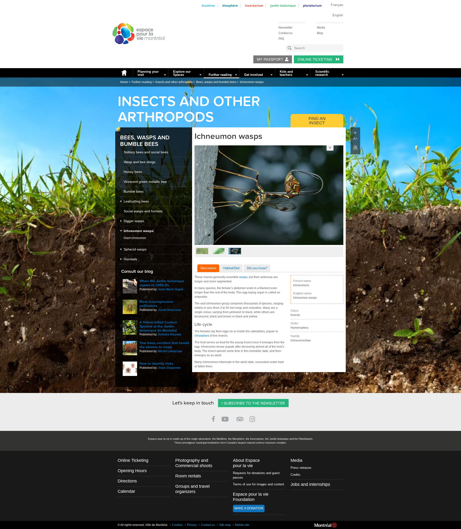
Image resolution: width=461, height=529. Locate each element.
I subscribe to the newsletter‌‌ (253, 403)
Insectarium (254, 6)
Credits (295, 474)
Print (355, 147)
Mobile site (242, 525)
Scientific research (322, 73)
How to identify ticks (156, 363)
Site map (225, 525)
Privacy (192, 525)
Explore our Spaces (182, 73)
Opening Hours (132, 470)
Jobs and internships (310, 484)
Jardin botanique (283, 6)
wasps (243, 277)
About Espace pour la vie (246, 463)
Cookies (177, 525)
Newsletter (285, 27)
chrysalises (201, 335)
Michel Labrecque (170, 351)
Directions (127, 481)
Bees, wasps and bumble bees (216, 82)
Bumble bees (134, 191)
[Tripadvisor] (240, 417)
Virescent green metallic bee (145, 182)
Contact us (285, 33)
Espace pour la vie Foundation (250, 497)
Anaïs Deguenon (169, 367)
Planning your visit (148, 73)
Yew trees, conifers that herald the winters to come (164, 345)
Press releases (301, 468)
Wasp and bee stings (139, 162)
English (338, 15)
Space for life (137, 48)
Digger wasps (134, 221)
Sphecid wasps (135, 249)
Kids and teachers (286, 73)
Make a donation (248, 508)
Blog (320, 33)
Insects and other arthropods (174, 82)
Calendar (126, 491)
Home (124, 72)
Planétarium (312, 6)
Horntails (130, 259)
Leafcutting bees (136, 201)
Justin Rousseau (169, 310)
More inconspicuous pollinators (156, 304)
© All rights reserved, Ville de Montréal (142, 525)
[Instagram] (253, 418)
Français (337, 5)
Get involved (253, 75)
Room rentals (188, 476)
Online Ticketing (315, 59)
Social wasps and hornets (143, 211)
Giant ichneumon (135, 238)
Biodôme (208, 6)
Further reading (220, 75)
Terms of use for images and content (258, 484)
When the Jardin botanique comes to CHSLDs (162, 283)
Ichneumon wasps (252, 82)
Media (321, 27)
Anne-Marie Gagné (170, 289)
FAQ (281, 38)
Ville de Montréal (326, 525)
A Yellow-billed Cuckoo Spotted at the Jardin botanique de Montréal (158, 326)
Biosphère (230, 6)
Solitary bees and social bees (146, 152)
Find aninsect (317, 120)
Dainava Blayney (169, 334)
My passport (270, 59)
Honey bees (133, 172)
